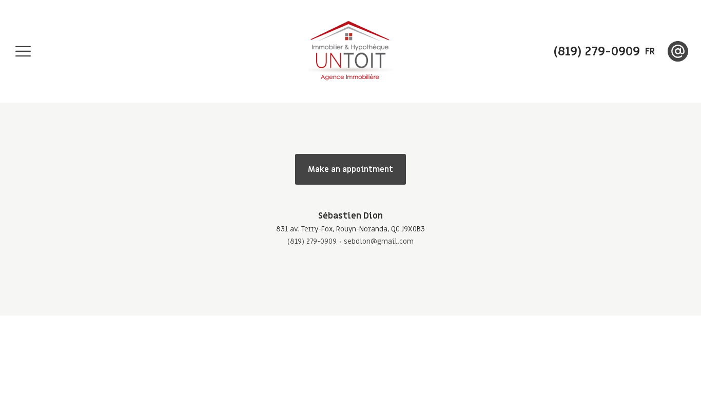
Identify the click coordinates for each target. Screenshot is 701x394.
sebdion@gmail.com (379, 241)
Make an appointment (350, 169)
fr (650, 51)
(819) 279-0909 (312, 241)
